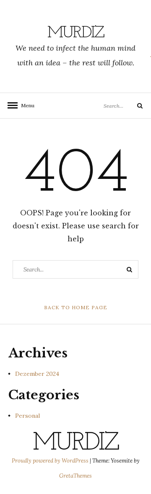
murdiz (75, 33)
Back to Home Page (75, 307)
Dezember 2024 (37, 374)
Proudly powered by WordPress (51, 460)
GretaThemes (75, 475)
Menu (25, 105)
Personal (27, 415)
